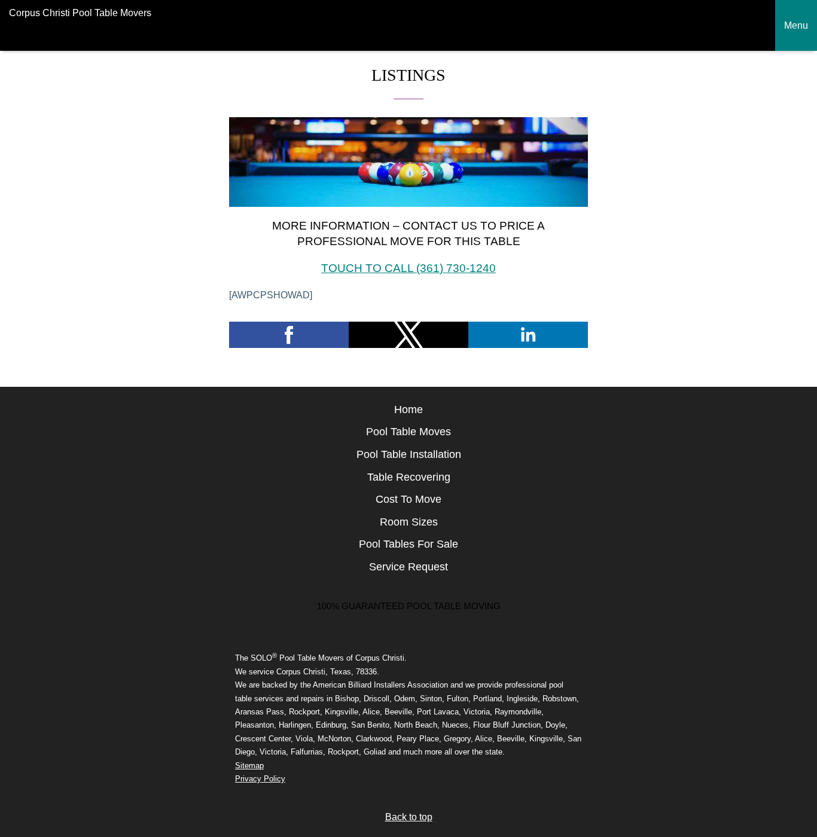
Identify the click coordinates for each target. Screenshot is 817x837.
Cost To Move (408, 499)
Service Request (408, 567)
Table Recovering (408, 477)
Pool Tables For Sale (408, 544)
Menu (796, 25)
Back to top (408, 817)
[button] (289, 335)
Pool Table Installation (408, 454)
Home (408, 410)
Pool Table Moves (408, 432)
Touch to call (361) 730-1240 (408, 268)
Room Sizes (409, 522)
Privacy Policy (260, 778)
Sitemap (249, 765)
